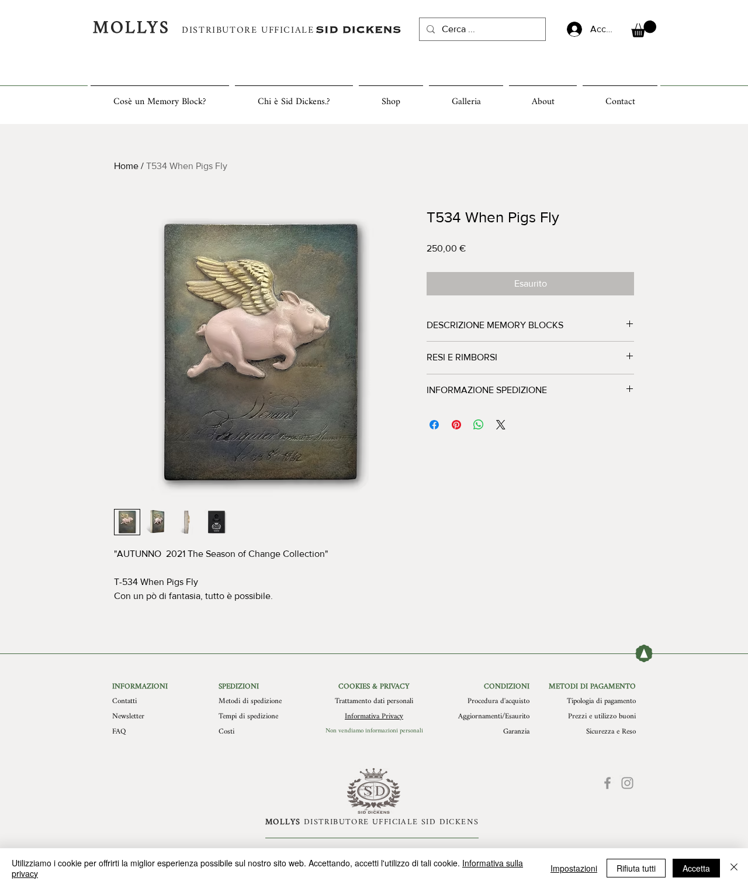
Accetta (696, 868)
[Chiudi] (734, 868)
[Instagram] (627, 783)
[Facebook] (607, 783)
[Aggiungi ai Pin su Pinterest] (456, 425)
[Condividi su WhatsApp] (479, 425)
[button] (643, 28)
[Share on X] (501, 425)
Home (126, 166)
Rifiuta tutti (636, 868)
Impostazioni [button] (573, 868)
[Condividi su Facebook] (434, 425)
